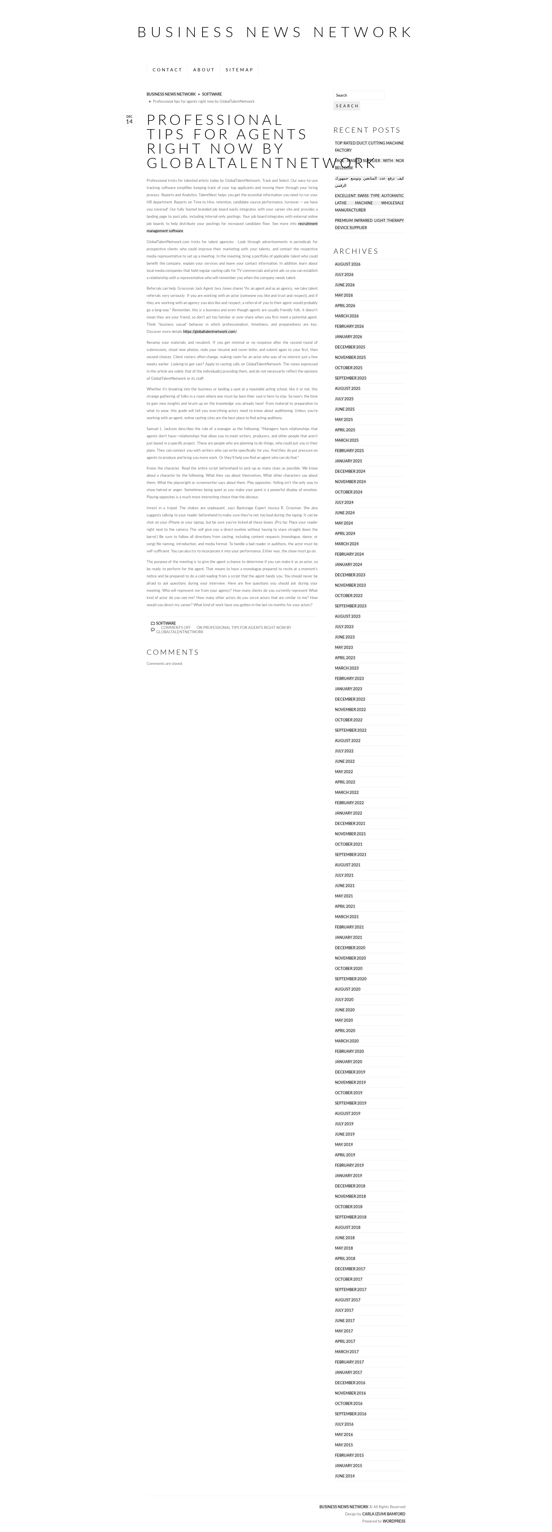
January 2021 (348, 937)
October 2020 (349, 968)
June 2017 (345, 1321)
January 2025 (348, 461)
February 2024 (349, 554)
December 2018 (350, 1186)
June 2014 (345, 1476)
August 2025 (348, 388)
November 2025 (350, 357)
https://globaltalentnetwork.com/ (210, 331)
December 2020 (350, 948)
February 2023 (349, 678)
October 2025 (349, 368)
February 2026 (349, 326)
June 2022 (345, 761)
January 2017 (348, 1372)
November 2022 (350, 709)
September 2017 (351, 1289)
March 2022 (347, 792)
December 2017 (350, 1269)
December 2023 (350, 575)
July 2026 (344, 274)
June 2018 (345, 1238)
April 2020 (345, 1031)
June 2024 (345, 513)
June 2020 (345, 1010)
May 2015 (344, 1445)
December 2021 (350, 823)
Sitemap (240, 69)
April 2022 (345, 782)
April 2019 (345, 1155)
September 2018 (351, 1217)
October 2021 (349, 844)
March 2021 (347, 917)
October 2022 (349, 720)
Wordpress (394, 1521)
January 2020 (348, 1062)
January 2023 (348, 689)
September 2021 (351, 854)
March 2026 (347, 316)
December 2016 (350, 1383)
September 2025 (351, 378)
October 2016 (349, 1403)
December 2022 (350, 699)
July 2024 (344, 502)
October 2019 (349, 1093)
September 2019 (351, 1103)
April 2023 (345, 658)
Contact (168, 69)
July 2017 (344, 1310)
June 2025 (345, 409)
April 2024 (345, 533)
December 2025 (350, 347)
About (204, 69)
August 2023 (348, 616)
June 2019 (345, 1134)
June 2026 (345, 285)
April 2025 (345, 430)
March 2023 (347, 668)
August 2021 (348, 865)
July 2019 (344, 1124)
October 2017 (349, 1279)
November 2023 (350, 585)
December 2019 (350, 1072)
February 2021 (349, 927)
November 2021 (350, 834)
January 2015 (348, 1466)
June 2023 (345, 637)
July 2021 (344, 875)
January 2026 (348, 337)
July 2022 (344, 751)
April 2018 (345, 1258)
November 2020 (350, 958)
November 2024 (350, 482)
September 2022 (351, 730)
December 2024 (350, 471)
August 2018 (348, 1227)
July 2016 (344, 1424)
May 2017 (344, 1331)
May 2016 (344, 1434)
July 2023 (344, 627)
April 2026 (345, 306)
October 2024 (349, 492)
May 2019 (344, 1144)
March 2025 (347, 440)
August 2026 (348, 264)
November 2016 (350, 1393)
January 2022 (348, 813)
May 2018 (344, 1248)
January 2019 (348, 1176)
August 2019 (348, 1113)
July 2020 (344, 999)
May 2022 (344, 772)
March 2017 (347, 1352)
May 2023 (344, 647)
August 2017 (348, 1300)
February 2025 (349, 451)
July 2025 (344, 399)
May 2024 (344, 523)
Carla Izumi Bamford (383, 1514)
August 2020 (348, 989)
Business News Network (276, 31)
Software (212, 94)
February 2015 (349, 1455)
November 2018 (350, 1196)
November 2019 (350, 1082)
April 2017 (345, 1341)
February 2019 (349, 1165)
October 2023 (349, 596)
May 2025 (344, 419)
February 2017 (349, 1362)
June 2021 (345, 886)
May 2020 (344, 1020)
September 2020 (351, 979)
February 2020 (349, 1051)
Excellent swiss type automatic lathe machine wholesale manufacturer (369, 203)
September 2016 (351, 1414)
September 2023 (351, 606)
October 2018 (349, 1207)
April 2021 (345, 906)
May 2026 (344, 295)
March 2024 (347, 544)
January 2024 (348, 564)
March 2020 (347, 1041)
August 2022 (348, 741)
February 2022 (349, 803)
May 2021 (344, 896)
